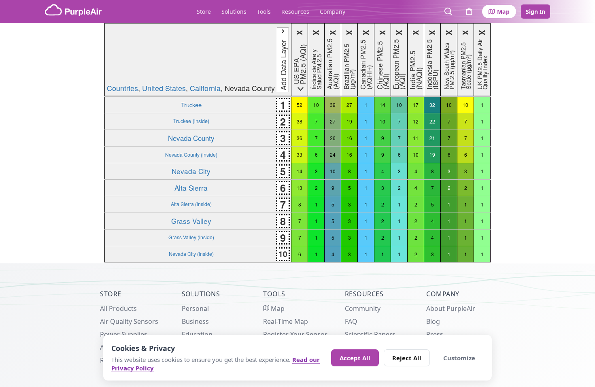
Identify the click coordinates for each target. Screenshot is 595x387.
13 (299, 187)
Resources (295, 11)
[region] (297, 143)
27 (349, 104)
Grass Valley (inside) (191, 237)
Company (332, 11)
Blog (433, 321)
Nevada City (191, 171)
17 (416, 104)
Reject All (406, 358)
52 (299, 104)
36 (299, 137)
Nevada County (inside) (191, 154)
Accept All (355, 358)
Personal (195, 308)
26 (333, 137)
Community (362, 308)
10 (316, 104)
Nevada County (191, 138)
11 (416, 137)
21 (432, 137)
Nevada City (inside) (191, 253)
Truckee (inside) (191, 121)
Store (204, 11)
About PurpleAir (450, 308)
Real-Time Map (285, 321)
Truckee (191, 104)
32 (432, 104)
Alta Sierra (191, 188)
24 (333, 154)
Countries (122, 88)
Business (195, 321)
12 (416, 121)
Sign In (535, 11)
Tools (264, 11)
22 (432, 121)
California (205, 88)
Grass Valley (191, 221)
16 (349, 137)
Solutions (233, 11)
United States (164, 88)
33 (299, 154)
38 (299, 121)
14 (382, 104)
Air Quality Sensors (129, 321)
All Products (118, 308)
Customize (459, 358)
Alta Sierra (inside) (191, 204)
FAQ (351, 321)
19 (349, 121)
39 (333, 104)
